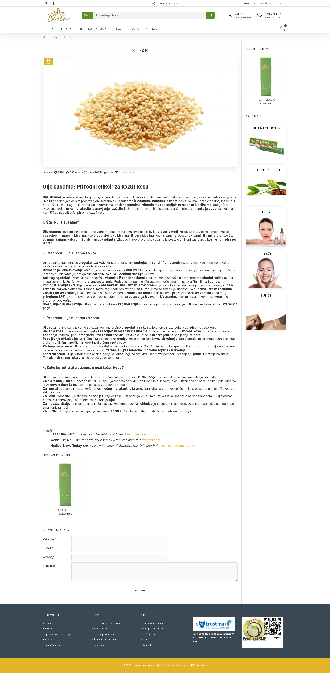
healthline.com (136, 434)
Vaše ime (48, 539)
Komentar (49, 565)
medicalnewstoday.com (178, 446)
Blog (54, 37)
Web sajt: (48, 557)
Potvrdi (140, 590)
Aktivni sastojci (127, 172)
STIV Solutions (198, 665)
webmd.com (151, 440)
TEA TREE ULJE (66, 509)
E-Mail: (47, 548)
